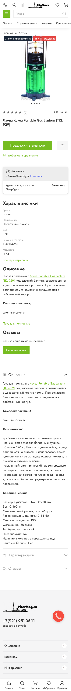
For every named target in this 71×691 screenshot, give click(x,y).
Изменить (36, 176)
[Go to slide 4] (39, 103)
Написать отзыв (16, 350)
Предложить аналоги (27, 145)
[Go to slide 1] (31, 103)
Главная (8, 33)
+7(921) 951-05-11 (19, 621)
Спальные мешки (27, 23)
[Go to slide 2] (34, 103)
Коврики (47, 23)
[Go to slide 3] (36, 103)
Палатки (7, 23)
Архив (23, 33)
